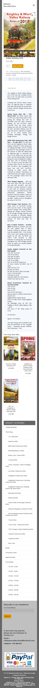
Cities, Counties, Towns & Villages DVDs (18, 465)
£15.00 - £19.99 (11, 75)
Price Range (9, 562)
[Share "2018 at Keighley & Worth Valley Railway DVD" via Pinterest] (21, 79)
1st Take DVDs (13, 437)
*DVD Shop (9, 432)
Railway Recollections (15, 673)
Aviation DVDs (13, 441)
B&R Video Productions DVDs (17, 446)
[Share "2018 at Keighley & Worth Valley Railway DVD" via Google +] (17, 79)
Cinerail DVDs (12, 460)
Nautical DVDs (13, 498)
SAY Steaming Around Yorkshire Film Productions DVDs (19, 72)
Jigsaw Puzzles (10, 557)
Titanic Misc (12, 520)
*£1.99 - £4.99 (13, 567)
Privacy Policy (19, 681)
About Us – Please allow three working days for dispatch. (19, 678)
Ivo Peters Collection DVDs (17, 471)
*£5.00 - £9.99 (13, 571)
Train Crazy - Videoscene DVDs (18, 525)
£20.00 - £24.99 (13, 585)
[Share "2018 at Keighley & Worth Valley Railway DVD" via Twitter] (13, 79)
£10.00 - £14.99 (13, 576)
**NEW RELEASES (11, 427)
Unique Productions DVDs (16, 534)
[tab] (19, 88)
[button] (32, 15)
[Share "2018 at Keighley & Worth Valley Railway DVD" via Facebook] (10, 79)
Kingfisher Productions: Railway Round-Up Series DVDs (17, 487)
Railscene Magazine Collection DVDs (20, 509)
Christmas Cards (11, 552)
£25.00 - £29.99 (13, 590)
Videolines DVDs (13, 538)
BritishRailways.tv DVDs (16, 451)
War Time (11, 543)
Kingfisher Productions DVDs (17, 476)
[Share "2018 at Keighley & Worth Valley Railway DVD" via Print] (29, 79)
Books (8, 548)
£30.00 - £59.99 (13, 594)
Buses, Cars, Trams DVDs (16, 455)
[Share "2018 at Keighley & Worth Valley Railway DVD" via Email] (25, 79)
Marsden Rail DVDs (14, 493)
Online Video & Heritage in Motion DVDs (18, 503)
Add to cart (17, 66)
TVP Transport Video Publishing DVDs (20, 529)
